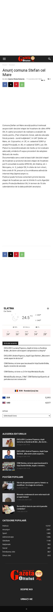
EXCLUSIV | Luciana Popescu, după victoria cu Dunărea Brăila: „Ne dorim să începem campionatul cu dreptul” (25, 349)
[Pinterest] (16, 84)
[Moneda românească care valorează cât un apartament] (8, 497)
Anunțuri (12, 65)
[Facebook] (4, 84)
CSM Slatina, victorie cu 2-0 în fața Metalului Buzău (24, 372)
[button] (4, 59)
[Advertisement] (26, 27)
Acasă (4, 65)
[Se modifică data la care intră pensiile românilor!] (8, 509)
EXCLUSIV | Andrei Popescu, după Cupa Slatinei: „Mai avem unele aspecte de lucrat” (27, 357)
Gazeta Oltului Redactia (16, 79)
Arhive (5, 411)
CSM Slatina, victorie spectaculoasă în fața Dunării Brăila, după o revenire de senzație (26, 364)
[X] (10, 84)
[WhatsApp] (21, 84)
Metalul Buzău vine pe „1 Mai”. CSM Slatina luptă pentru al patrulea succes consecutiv (26, 378)
